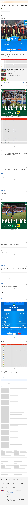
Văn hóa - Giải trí (8, 479)
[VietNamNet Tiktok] (22, 499)
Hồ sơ (14, 487)
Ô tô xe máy (7, 483)
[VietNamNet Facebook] (19, 499)
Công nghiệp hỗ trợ (15, 479)
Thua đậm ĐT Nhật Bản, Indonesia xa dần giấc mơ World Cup (15, 73)
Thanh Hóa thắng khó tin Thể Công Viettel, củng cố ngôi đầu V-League (16, 69)
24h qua (22, 483)
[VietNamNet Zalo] (23, 499)
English (14, 486)
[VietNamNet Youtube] (21, 499)
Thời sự (1, 480)
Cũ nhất (26, 82)
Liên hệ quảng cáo (18, 490)
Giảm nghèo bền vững (16, 480)
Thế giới (2, 487)
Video (8, 82)
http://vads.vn (19, 494)
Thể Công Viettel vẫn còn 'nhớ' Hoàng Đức (6, 373)
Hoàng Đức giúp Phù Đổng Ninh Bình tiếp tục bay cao (7, 371)
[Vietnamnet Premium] (3, 478)
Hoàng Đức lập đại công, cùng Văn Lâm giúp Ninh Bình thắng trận (9, 372)
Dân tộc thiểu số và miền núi (16, 483)
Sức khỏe (7, 480)
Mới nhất (22, 82)
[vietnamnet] (3, 2)
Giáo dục (2, 486)
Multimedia (22, 480)
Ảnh (6, 82)
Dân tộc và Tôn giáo (3, 483)
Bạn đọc (7, 487)
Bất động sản (7, 486)
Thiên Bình (3, 8)
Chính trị (2, 479)
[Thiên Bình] (1, 9)
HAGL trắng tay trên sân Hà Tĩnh (11, 77)
